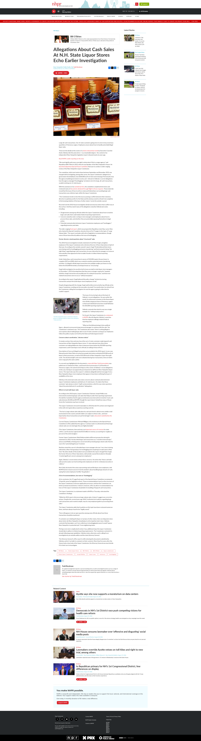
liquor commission (109, 550)
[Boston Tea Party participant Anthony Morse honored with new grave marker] (129, 55)
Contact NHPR (89, 716)
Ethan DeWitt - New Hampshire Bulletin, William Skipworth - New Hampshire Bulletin (96, 655)
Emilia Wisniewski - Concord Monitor (85, 637)
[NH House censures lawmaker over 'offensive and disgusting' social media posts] (64, 634)
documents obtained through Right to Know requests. (87, 189)
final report (73, 229)
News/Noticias (57, 16)
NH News (56, 31)
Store (137, 16)
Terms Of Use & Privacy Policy (113, 716)
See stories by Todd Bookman (72, 576)
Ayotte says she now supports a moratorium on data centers (107, 594)
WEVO (108, 730)
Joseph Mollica (81, 554)
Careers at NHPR (89, 723)
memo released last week (90, 150)
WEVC (107, 723)
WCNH (108, 722)
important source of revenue (94, 429)
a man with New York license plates (98, 363)
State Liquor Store (73, 550)
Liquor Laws (92, 554)
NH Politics (86, 550)
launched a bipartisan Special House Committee (73, 166)
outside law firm (79, 187)
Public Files (108, 719)
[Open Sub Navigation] (63, 16)
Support (145, 4)
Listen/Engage (99, 16)
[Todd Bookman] (56, 570)
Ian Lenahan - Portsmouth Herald (84, 596)
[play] (54, 11)
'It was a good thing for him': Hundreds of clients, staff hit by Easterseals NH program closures (140, 87)
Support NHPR (62, 702)
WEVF (107, 725)
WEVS (107, 732)
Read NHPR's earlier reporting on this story (71, 159)
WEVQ (108, 731)
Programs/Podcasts (84, 16)
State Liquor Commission (66, 554)
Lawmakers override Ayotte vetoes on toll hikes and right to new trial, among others (109, 651)
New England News (139, 52)
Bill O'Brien (75, 36)
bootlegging (112, 554)
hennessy (102, 554)
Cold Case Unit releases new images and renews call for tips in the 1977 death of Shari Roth (140, 72)
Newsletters (69, 16)
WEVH (107, 726)
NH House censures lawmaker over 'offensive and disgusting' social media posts (111, 633)
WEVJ (107, 727)
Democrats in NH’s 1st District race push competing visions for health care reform (108, 612)
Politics (78, 591)
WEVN (107, 728)
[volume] (58, 11)
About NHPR (111, 16)
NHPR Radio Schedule (90, 720)
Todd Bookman (77, 67)
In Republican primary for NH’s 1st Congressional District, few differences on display (108, 668)
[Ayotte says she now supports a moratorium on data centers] (64, 597)
